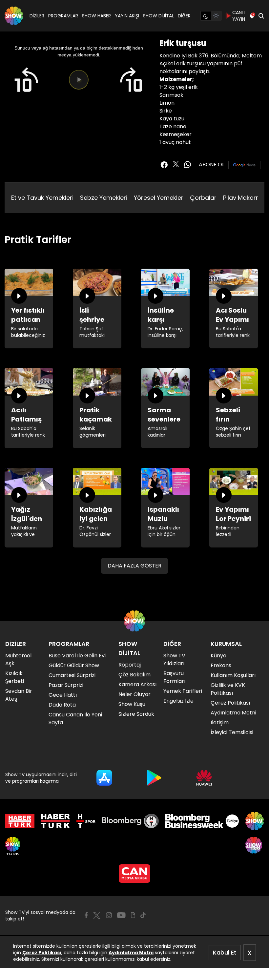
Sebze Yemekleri (103, 198)
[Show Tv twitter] (176, 164)
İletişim (220, 722)
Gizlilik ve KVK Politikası (228, 689)
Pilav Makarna (243, 198)
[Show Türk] (12, 846)
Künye (218, 655)
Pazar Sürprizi (66, 685)
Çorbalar (203, 198)
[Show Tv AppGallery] (204, 778)
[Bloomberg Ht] (130, 821)
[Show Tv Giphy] (133, 915)
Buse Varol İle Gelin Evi (77, 655)
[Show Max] (254, 846)
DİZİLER (37, 15)
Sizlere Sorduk (136, 714)
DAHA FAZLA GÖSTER (134, 565)
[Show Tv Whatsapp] (187, 165)
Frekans (221, 665)
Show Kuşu (131, 704)
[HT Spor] (85, 821)
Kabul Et (225, 952)
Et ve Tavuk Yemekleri (42, 198)
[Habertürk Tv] (55, 821)
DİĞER (184, 15)
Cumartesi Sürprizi (72, 675)
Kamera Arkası (137, 684)
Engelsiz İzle (178, 701)
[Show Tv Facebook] (86, 915)
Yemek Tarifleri (182, 691)
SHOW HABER (96, 15)
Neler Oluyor (134, 694)
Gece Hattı (63, 695)
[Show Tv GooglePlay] (154, 778)
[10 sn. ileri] (131, 80)
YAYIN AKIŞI (127, 15)
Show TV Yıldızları (174, 659)
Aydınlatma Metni (131, 952)
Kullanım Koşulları (233, 675)
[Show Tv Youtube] (121, 915)
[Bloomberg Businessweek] (201, 821)
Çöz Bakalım (134, 674)
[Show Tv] (14, 16)
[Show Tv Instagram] (109, 915)
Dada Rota (62, 705)
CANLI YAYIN (238, 15)
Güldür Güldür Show (74, 665)
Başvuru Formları (174, 677)
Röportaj (129, 665)
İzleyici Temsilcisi (232, 732)
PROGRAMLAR (63, 15)
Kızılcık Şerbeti (14, 677)
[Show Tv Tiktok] (143, 915)
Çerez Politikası (41, 952)
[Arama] (261, 15)
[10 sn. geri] (26, 80)
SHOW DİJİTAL (158, 15)
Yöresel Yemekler (158, 198)
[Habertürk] (19, 821)
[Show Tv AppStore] (104, 778)
